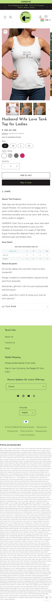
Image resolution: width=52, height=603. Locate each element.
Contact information (27, 435)
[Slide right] (49, 109)
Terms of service (26, 431)
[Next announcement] (47, 6)
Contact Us (10, 342)
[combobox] (45, 20)
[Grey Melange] (10, 155)
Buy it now (26, 182)
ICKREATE (15, 427)
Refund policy (42, 427)
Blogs (7, 348)
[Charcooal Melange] (16, 155)
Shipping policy (41, 431)
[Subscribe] (43, 387)
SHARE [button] (7, 191)
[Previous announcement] (4, 6)
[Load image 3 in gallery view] (39, 109)
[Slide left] (3, 109)
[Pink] (22, 155)
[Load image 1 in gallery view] (12, 109)
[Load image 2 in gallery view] (26, 109)
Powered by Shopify (26, 427)
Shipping (5, 133)
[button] (5, 17)
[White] (4, 155)
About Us (9, 337)
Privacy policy (13, 431)
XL (29, 146)
